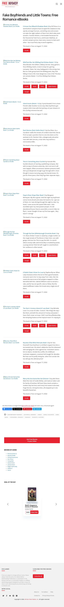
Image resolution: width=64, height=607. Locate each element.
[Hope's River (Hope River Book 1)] (12, 194)
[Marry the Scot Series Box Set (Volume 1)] (12, 377)
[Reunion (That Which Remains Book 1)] (12, 341)
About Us (36, 592)
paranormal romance (16, 417)
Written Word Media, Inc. (32, 599)
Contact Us (37, 595)
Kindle (26, 50)
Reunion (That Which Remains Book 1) (35, 343)
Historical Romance (30, 414)
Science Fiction (11, 463)
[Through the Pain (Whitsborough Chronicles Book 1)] (12, 233)
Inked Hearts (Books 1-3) (31, 103)
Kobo (42, 86)
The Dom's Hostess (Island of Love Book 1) (37, 308)
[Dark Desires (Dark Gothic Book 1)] (12, 129)
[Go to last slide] (8, 504)
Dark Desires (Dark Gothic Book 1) (34, 130)
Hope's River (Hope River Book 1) (34, 195)
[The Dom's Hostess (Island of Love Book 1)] (12, 307)
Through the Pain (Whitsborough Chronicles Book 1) (40, 233)
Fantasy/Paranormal (13, 457)
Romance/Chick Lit (12, 453)
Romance (27, 417)
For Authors (45, 592)
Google (27, 92)
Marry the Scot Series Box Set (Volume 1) (36, 379)
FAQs (51, 592)
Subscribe (37, 576)
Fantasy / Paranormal (32, 503)
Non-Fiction (10, 459)
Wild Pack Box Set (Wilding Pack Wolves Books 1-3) (39, 62)
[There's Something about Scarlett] (12, 160)
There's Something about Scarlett (34, 162)
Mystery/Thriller (11, 455)
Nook (34, 86)
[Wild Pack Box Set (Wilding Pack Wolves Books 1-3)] (12, 62)
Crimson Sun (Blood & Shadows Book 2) (36, 26)
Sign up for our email (27, 405)
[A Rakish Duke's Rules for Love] (12, 271)
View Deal (34, 512)
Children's (10, 468)
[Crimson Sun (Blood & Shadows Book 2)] (12, 25)
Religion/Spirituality (12, 466)
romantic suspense (38, 417)
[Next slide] (56, 504)
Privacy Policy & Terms (48, 595)
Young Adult (11, 461)
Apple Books (52, 86)
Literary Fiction (11, 464)
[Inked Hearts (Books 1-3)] (12, 102)
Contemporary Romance (14, 414)
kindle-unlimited (49, 414)
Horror (9, 470)
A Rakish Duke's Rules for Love (33, 272)
